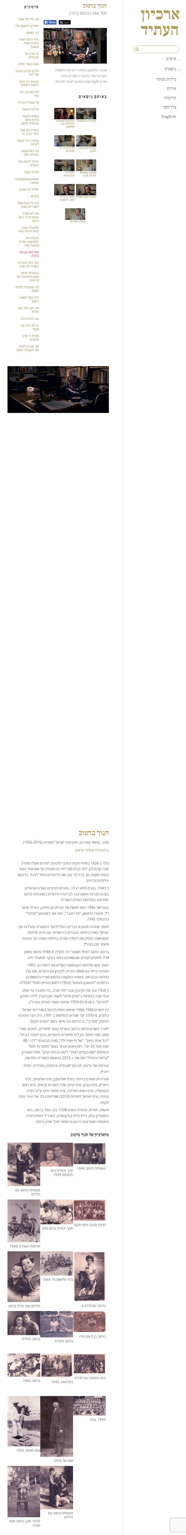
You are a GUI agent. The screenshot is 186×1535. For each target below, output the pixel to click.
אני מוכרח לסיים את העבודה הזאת (27, 348)
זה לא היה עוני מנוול (29, 327)
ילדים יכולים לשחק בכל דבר (27, 73)
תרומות (170, 97)
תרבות (60, 81)
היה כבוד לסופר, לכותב (29, 299)
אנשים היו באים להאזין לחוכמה (29, 83)
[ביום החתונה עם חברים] (89, 1371)
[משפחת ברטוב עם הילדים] (23, 1183)
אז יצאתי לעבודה (28, 102)
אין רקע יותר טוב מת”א (28, 310)
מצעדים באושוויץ (86, 121)
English (168, 116)
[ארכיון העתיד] (160, 32)
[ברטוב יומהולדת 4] (89, 1298)
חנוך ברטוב (95, 5)
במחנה (82, 69)
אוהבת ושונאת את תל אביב (88, 173)
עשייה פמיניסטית (86, 197)
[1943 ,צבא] (89, 1412)
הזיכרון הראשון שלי (27, 26)
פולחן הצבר (31, 172)
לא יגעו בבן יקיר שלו (29, 94)
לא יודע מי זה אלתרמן (67, 149)
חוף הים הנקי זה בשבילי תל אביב (28, 264)
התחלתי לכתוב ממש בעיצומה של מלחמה (28, 276)
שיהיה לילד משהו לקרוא (28, 142)
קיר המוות (33, 32)
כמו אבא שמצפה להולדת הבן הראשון (65, 124)
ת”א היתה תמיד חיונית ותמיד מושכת (29, 43)
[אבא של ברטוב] (56, 1453)
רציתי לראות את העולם (29, 163)
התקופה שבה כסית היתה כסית (28, 229)
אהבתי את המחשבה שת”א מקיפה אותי (29, 241)
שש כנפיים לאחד (78, 81)
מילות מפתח (166, 79)
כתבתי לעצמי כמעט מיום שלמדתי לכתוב (30, 119)
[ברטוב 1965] (23, 1373)
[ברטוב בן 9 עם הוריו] (89, 1329)
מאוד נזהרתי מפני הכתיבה (67, 198)
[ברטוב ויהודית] (23, 1331)
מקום (95, 81)
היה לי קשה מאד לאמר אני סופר (28, 205)
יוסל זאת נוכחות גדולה (29, 254)
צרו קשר (169, 106)
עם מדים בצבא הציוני (87, 149)
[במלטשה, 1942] (56, 1374)
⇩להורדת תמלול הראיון (92, 850)
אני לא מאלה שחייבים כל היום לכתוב (29, 217)
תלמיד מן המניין (29, 189)
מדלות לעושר (30, 109)
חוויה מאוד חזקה (28, 64)
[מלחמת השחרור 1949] (23, 1239)
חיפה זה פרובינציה (69, 173)
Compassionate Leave (27, 181)
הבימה (71, 69)
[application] (75, 46)
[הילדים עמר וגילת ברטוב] (23, 1298)
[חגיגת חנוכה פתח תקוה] (89, 1217)
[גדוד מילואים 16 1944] (56, 1272)
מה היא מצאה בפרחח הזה (30, 153)
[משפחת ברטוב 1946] (89, 1161)
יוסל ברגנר (88, 75)
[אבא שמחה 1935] (23, 1443)
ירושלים (74, 75)
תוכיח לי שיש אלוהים (31, 338)
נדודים (35, 196)
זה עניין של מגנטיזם (32, 55)
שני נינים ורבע (30, 318)
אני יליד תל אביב (28, 19)
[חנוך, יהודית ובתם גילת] (56, 1221)
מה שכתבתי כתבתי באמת (27, 289)
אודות (171, 88)
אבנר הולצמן (97, 69)
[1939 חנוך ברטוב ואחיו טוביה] (23, 1514)
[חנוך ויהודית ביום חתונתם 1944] (56, 1163)
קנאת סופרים (77, 221)
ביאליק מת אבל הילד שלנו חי (29, 132)
